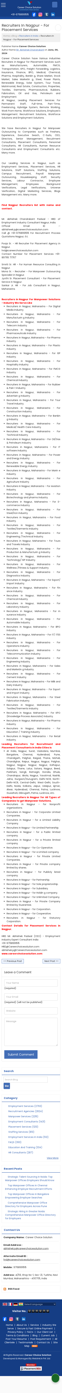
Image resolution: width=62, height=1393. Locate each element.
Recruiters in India (28, 35)
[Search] (54, 4)
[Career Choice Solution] (29, 5)
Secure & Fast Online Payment (35, 1328)
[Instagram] (40, 14)
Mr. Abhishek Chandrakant (30, 49)
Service (34, 1325)
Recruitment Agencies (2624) (25, 1111)
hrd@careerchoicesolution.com (21, 1259)
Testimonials (25, 1342)
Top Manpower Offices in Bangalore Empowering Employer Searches (27, 1195)
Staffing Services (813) (21, 1132)
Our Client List (45, 1332)
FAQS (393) (14, 1142)
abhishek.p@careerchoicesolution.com (26, 1248)
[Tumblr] (47, 14)
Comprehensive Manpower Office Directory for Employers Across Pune (26, 1204)
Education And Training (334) (25, 1147)
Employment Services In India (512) (28, 1137)
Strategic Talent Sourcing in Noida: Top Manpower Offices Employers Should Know (29, 1178)
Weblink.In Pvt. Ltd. (41, 1358)
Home (6, 35)
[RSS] (35, 1346)
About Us (22, 1325)
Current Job (48, 1335)
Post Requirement (40, 1339)
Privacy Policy (15, 1332)
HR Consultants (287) (20, 1152)
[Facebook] (34, 14)
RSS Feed (13, 1289)
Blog (14, 35)
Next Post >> (51, 961)
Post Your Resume (16, 1339)
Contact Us (43, 1342)
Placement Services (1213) (23, 1126)
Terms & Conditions (17, 1335)
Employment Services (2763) (25, 1106)
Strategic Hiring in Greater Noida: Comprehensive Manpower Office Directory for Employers (30, 1215)
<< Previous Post (12, 961)
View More (53, 1158)
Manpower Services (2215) (23, 1116)
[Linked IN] (53, 14)
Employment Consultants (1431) (26, 1121)
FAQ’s (30, 1332)
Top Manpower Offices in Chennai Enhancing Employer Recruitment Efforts (28, 1187)
